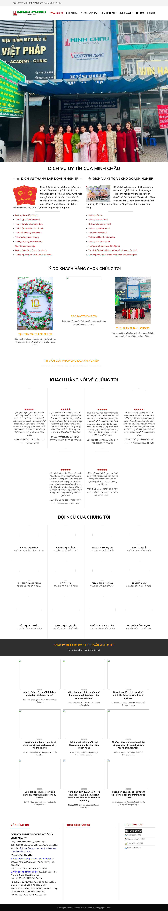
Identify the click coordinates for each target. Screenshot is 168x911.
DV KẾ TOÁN (108, 13)
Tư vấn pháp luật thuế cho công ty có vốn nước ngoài (112, 254)
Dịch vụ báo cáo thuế (98, 219)
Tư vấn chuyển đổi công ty (27, 237)
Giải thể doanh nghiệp (25, 246)
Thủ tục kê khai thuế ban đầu (101, 237)
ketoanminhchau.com (29, 848)
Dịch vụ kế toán (95, 215)
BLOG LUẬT (125, 13)
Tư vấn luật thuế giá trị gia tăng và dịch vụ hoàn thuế (112, 250)
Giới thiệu (71, 13)
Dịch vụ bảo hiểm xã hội (99, 241)
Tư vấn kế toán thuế (97, 232)
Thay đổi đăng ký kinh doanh (28, 232)
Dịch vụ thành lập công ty (26, 215)
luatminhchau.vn (48, 848)
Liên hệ (151, 13)
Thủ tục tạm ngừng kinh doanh (29, 241)
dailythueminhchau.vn (21, 851)
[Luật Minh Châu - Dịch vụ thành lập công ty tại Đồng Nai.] (29, 13)
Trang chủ (57, 13)
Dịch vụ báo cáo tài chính (99, 224)
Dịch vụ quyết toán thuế (99, 228)
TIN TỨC (140, 13)
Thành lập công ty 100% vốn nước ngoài (33, 254)
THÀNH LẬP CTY (89, 13)
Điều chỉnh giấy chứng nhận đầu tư (31, 250)
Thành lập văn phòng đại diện (29, 224)
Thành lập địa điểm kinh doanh (29, 228)
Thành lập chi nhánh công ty (28, 219)
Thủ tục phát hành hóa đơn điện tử (104, 246)
